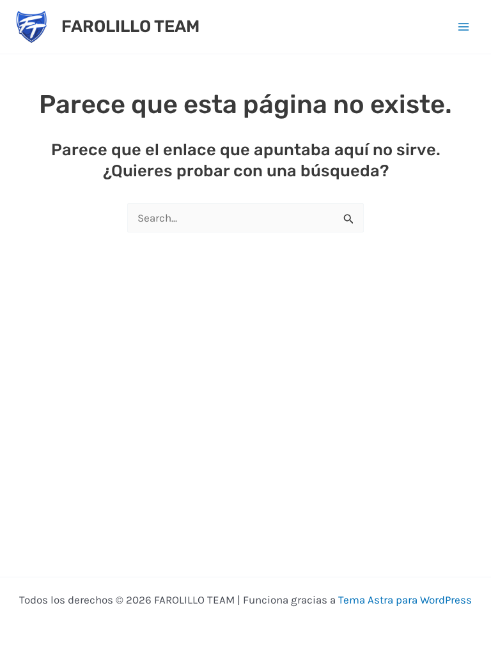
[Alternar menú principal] (464, 27)
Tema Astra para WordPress (405, 599)
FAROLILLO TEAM (130, 26)
